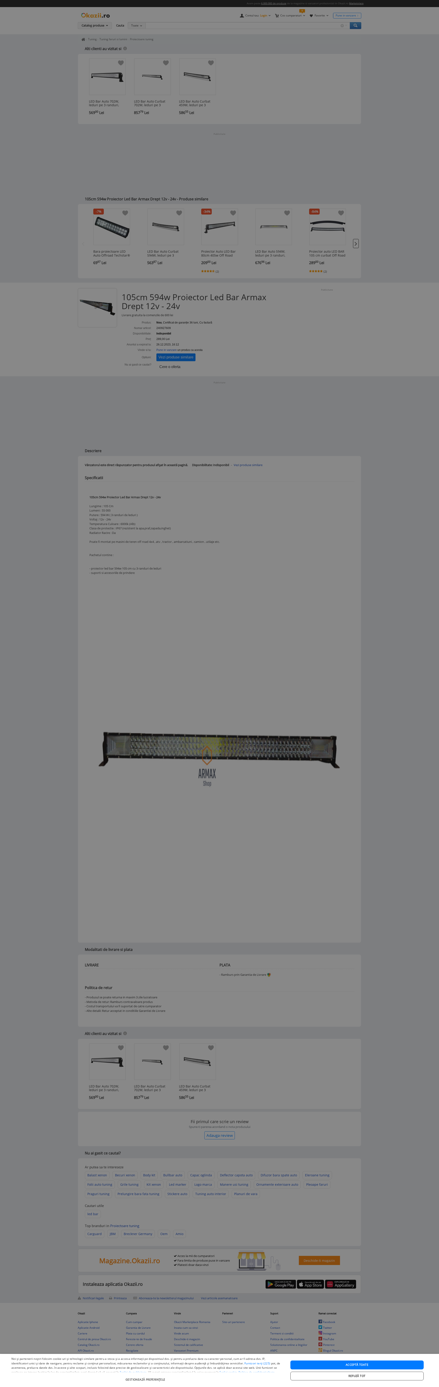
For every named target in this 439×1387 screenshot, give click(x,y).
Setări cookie (228, 1372)
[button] (146, 1377)
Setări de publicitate (133, 1372)
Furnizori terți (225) (257, 1363)
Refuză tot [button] (356, 1376)
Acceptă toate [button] (357, 1365)
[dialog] (219, 1370)
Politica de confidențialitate (256, 1372)
